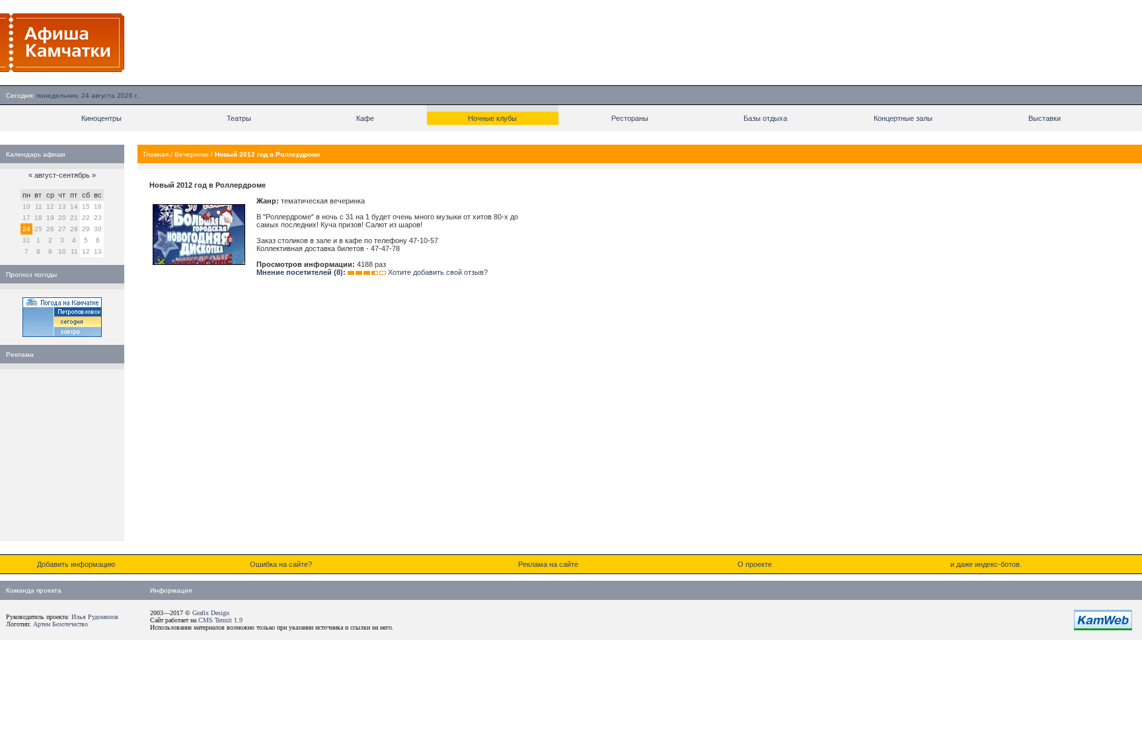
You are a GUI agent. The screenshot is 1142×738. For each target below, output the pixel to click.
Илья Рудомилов (94, 616)
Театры (239, 118)
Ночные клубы (492, 118)
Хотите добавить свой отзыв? (438, 272)
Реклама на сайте (548, 564)
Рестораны (629, 118)
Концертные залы (903, 118)
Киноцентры (101, 118)
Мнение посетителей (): (301, 272)
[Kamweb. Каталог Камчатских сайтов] (1103, 628)
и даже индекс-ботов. (986, 564)
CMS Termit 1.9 (220, 620)
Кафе (365, 118)
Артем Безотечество (60, 624)
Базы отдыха (765, 118)
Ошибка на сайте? (281, 564)
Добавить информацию (76, 564)
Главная (156, 154)
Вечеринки (191, 154)
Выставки (1044, 118)
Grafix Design (210, 612)
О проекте (755, 564)
